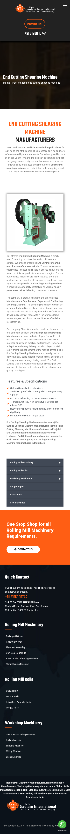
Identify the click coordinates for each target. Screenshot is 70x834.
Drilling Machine (14, 740)
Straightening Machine (17, 664)
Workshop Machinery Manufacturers (36, 786)
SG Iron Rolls (12, 696)
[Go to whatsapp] (62, 824)
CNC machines (17, 502)
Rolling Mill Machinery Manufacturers (25, 782)
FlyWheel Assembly (15, 647)
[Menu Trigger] (64, 5)
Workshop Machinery (35, 479)
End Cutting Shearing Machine (30, 77)
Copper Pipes (17, 486)
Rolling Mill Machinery (35, 462)
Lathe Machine (13, 757)
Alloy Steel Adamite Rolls (18, 702)
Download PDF (34, 23)
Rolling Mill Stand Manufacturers (33, 790)
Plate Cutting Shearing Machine (22, 658)
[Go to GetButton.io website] (62, 831)
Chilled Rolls (12, 691)
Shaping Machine (14, 745)
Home (6, 82)
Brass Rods (16, 494)
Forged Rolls (12, 707)
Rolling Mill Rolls (35, 470)
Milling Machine (14, 751)
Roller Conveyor (14, 641)
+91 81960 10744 (35, 33)
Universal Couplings (16, 653)
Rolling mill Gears (14, 636)
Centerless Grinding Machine (20, 734)
